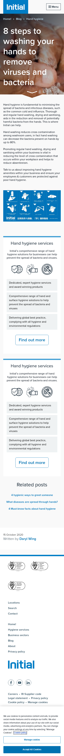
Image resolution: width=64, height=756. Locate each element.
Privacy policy (16, 651)
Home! (7, 19)
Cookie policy (16, 702)
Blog (19, 19)
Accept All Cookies (32, 749)
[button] (32, 93)
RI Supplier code (31, 694)
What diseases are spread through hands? (32, 502)
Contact (13, 613)
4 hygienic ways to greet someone (32, 495)
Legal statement (18, 698)
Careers (13, 694)
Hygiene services (18, 629)
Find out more (32, 340)
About (11, 646)
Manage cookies (38, 702)
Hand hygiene (34, 19)
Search (12, 608)
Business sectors (18, 635)
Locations (14, 602)
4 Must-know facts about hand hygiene (32, 509)
